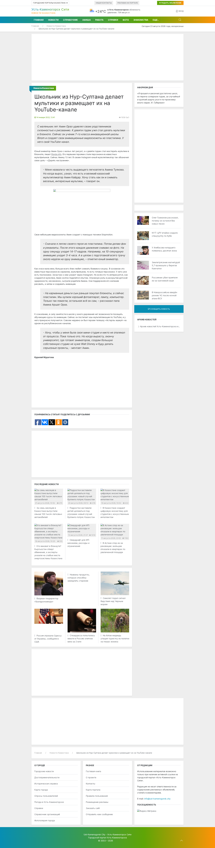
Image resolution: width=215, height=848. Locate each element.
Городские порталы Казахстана (49, 3)
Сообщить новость (160, 309)
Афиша (86, 20)
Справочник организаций (47, 814)
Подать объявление (171, 3)
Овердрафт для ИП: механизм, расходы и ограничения (78, 543)
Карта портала (93, 789)
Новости (53, 20)
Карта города (41, 789)
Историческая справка (46, 783)
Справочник (70, 20)
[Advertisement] (107, 57)
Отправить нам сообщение (99, 814)
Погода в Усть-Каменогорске (49, 802)
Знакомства (140, 20)
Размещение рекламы (97, 802)
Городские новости (44, 771)
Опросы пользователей (46, 796)
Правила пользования (97, 796)
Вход (181, 11)
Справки (113, 20)
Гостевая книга (93, 771)
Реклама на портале (127, 3)
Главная (39, 20)
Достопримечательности (46, 777)
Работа (99, 20)
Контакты (90, 783)
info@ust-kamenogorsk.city (157, 798)
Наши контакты (104, 3)
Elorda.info (56, 154)
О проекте (91, 777)
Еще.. (156, 20)
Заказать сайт (93, 808)
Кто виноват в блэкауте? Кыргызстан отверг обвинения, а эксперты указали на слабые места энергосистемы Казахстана (48, 552)
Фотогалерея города (44, 820)
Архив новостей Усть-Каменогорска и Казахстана (160, 326)
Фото (126, 20)
